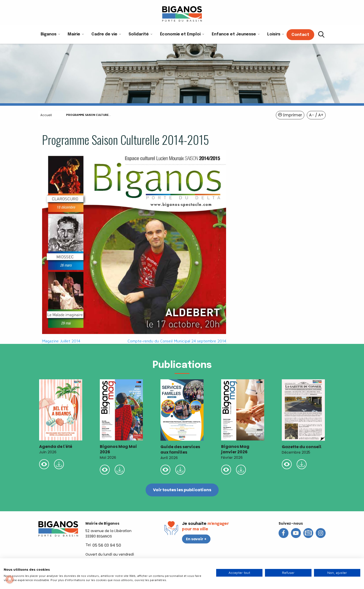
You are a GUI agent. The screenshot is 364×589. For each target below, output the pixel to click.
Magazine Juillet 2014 (61, 341)
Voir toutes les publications (182, 490)
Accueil (46, 115)
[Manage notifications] (10, 579)
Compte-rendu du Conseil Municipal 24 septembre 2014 (177, 341)
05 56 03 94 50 (106, 545)
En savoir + (196, 539)
